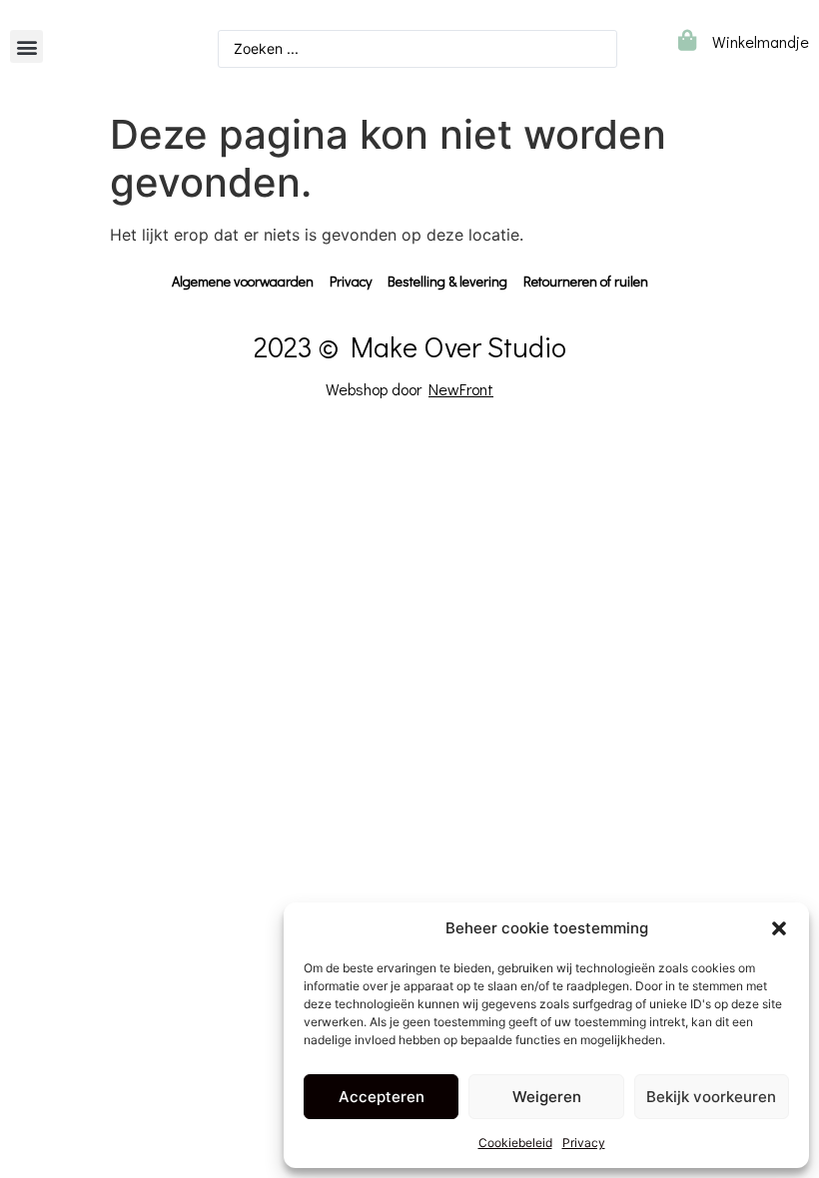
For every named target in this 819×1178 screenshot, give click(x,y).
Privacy (583, 1142)
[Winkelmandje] (686, 40)
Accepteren (381, 1096)
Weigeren (546, 1096)
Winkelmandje (760, 41)
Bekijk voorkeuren (711, 1096)
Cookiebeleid (515, 1142)
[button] (779, 928)
